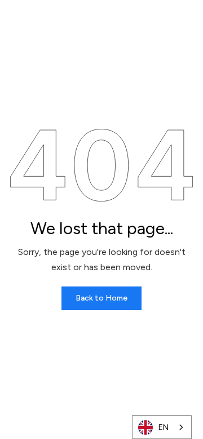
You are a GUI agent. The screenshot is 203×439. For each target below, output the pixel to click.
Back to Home (101, 298)
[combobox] (162, 427)
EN (163, 427)
